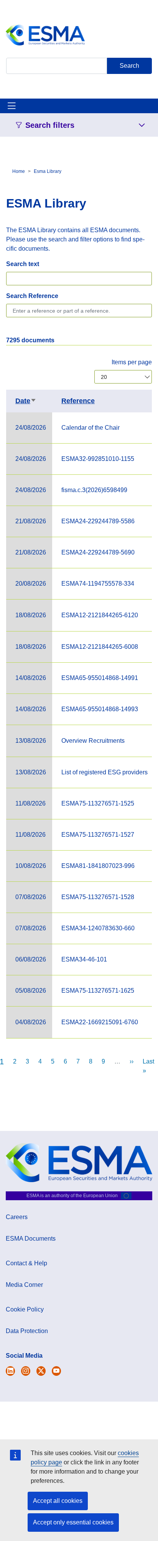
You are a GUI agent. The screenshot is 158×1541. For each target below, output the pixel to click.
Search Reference (32, 296)
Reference (78, 401)
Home (18, 171)
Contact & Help (26, 1263)
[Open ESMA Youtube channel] (56, 1371)
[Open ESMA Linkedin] (41, 1371)
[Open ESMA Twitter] (10, 1371)
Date (25, 401)
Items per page (132, 362)
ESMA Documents (31, 1238)
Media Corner (24, 1284)
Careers (17, 1217)
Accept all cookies (57, 1500)
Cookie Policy (25, 1309)
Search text (22, 264)
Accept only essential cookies (73, 1522)
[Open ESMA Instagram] (25, 1371)
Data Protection (27, 1331)
